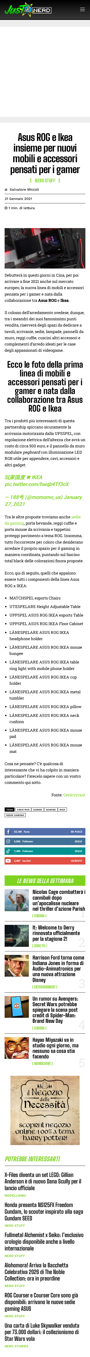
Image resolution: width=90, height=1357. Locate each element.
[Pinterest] (30, 219)
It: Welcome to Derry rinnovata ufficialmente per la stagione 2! (56, 933)
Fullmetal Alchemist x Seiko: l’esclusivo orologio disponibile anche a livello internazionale (44, 1242)
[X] (19, 219)
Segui (78, 841)
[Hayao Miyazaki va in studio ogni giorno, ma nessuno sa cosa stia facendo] (17, 1048)
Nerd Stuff (15, 1225)
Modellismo (15, 1195)
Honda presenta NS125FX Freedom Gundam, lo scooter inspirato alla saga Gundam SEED (44, 1211)
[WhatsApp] (41, 219)
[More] (52, 219)
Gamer (37, 809)
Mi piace (76, 831)
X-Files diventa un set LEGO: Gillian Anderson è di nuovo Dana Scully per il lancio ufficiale (43, 1181)
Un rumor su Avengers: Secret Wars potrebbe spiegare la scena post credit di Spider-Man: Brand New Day (55, 1010)
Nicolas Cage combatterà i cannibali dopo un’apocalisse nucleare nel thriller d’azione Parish (59, 900)
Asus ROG (23, 809)
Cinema (39, 916)
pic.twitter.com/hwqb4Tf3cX (37, 484)
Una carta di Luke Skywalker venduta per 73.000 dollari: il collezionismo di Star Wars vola (42, 1332)
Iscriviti (76, 860)
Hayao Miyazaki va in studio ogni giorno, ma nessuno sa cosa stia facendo (55, 1048)
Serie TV (39, 946)
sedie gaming (15, 815)
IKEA (62, 809)
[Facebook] (9, 219)
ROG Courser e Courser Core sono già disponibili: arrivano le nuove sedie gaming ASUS (41, 1302)
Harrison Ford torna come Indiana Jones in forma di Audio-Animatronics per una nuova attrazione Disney (58, 968)
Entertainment (44, 987)
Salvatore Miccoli (24, 189)
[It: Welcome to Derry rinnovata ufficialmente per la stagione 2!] (17, 936)
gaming (51, 809)
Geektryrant (74, 795)
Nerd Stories (16, 1346)
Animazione (42, 1063)
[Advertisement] (45, 72)
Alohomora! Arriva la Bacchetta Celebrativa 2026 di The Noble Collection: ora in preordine (36, 1272)
